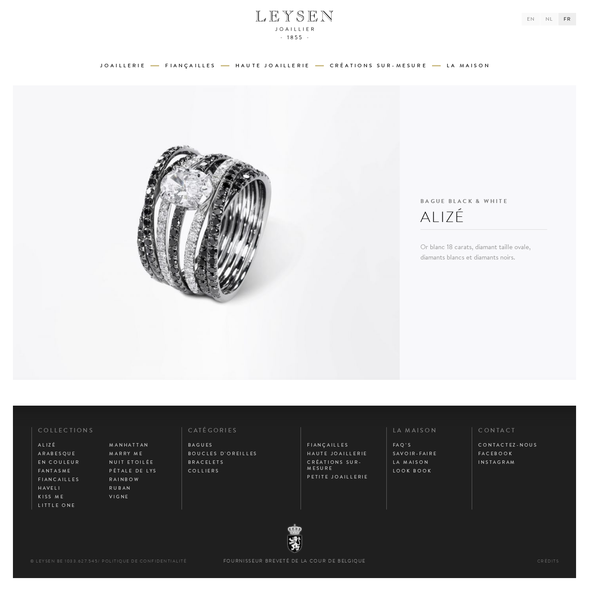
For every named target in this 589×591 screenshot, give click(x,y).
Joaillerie (123, 65)
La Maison (468, 65)
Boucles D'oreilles (223, 453)
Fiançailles (190, 65)
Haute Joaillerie (272, 65)
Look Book (412, 471)
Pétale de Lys (133, 471)
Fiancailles (58, 479)
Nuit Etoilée (131, 462)
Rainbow (124, 479)
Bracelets (206, 462)
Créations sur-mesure (378, 65)
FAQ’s (402, 445)
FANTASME (54, 471)
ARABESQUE (57, 453)
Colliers (203, 471)
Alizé (47, 445)
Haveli (49, 488)
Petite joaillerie (337, 477)
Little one (56, 505)
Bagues (200, 445)
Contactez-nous (508, 445)
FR (567, 19)
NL (549, 19)
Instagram (497, 462)
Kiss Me (51, 497)
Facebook (495, 453)
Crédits (548, 561)
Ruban (120, 488)
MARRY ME (126, 453)
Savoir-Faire (415, 453)
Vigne (119, 497)
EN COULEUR (59, 462)
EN (531, 19)
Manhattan (129, 445)
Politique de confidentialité (144, 561)
